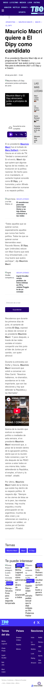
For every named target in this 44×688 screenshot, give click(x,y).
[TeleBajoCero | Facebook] (1, 17)
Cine (39, 651)
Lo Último (14, 2)
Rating (37, 2)
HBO (39, 646)
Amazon (33, 663)
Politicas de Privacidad (20, 680)
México (17, 683)
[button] (17, 309)
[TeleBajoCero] (11, 622)
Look (30, 2)
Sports (40, 656)
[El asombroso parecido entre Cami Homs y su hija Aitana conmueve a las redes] (10, 202)
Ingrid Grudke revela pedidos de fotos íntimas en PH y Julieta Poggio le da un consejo (22, 284)
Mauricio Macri (12, 550)
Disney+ (10, 583)
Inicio (5, 2)
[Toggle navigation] (2, 10)
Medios (23, 2)
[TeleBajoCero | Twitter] (6, 17)
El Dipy (32, 550)
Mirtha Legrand (23, 565)
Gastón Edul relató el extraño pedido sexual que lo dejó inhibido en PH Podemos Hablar (29, 600)
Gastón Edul (32, 581)
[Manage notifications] (39, 683)
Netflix (40, 637)
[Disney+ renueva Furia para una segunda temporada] (8, 575)
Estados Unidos (10, 683)
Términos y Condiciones (8, 680)
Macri (23, 550)
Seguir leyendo (22, 199)
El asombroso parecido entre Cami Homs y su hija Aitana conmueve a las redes (22, 209)
